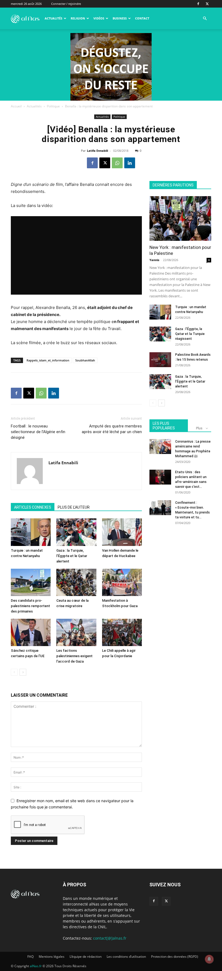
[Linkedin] (129, 162)
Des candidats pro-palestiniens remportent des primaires (30, 605)
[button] (204, 18)
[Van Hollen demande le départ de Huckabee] (122, 532)
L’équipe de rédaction (86, 956)
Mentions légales (51, 956)
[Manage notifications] (209, 959)
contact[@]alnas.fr (109, 938)
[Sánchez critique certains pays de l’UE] (31, 632)
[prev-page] (14, 672)
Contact (142, 18)
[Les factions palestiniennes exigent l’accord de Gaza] (76, 632)
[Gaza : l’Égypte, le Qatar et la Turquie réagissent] (160, 334)
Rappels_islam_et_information (48, 360)
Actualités (53, 18)
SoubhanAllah (85, 360)
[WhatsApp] (117, 162)
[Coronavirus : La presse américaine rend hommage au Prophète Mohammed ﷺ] (160, 446)
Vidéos (98, 18)
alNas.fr (36, 966)
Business (120, 18)
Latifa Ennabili (97, 151)
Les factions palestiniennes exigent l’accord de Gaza (74, 656)
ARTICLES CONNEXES (32, 507)
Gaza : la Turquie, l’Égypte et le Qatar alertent (71, 555)
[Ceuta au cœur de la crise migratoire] (76, 582)
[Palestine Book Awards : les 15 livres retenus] (160, 359)
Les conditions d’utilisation (126, 956)
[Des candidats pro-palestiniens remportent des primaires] (31, 582)
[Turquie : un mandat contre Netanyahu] (31, 532)
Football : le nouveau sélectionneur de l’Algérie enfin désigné (38, 432)
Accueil (16, 106)
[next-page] (22, 672)
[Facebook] (198, 4)
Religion (78, 18)
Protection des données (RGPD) (174, 956)
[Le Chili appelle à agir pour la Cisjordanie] (122, 632)
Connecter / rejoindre (66, 4)
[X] (207, 4)
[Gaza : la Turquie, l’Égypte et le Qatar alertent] (76, 532)
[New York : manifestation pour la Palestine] (180, 218)
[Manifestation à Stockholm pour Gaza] (122, 582)
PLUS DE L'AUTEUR (74, 507)
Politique (53, 106)
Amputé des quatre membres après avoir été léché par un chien (112, 429)
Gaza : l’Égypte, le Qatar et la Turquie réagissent (190, 334)
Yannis (154, 260)
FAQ (30, 956)
